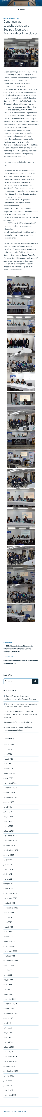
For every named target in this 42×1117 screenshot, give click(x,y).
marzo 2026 (8, 769)
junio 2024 (8, 865)
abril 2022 (8, 985)
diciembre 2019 (10, 1095)
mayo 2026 (8, 759)
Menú (22, 10)
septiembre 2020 (11, 1071)
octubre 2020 (9, 1066)
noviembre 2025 (10, 788)
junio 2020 (8, 1085)
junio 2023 (8, 922)
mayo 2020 (8, 1090)
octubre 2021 (9, 1009)
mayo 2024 (8, 869)
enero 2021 (8, 1052)
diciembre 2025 (10, 783)
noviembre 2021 (10, 1004)
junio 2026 (8, 754)
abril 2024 (8, 874)
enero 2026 (8, 778)
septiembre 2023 (11, 908)
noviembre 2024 (10, 841)
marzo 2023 (8, 937)
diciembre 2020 (10, 1057)
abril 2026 (8, 764)
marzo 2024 (8, 879)
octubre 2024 (9, 845)
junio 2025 (8, 812)
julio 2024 (8, 860)
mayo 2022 (8, 980)
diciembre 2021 (10, 999)
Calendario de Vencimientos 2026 (18, 722)
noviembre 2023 (10, 898)
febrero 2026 (9, 773)
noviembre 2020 (10, 1061)
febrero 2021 (9, 1047)
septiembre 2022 (11, 961)
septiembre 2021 (11, 1013)
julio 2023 (8, 917)
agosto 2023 (9, 913)
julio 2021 (7, 1023)
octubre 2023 (9, 903)
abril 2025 (8, 821)
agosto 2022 (9, 965)
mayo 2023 (8, 927)
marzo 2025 (8, 826)
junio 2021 (8, 1028)
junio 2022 (8, 975)
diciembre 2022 (10, 946)
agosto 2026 (9, 744)
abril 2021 (8, 1037)
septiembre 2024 (11, 850)
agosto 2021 (9, 1018)
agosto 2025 (9, 802)
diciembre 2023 (10, 893)
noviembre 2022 (10, 951)
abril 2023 (8, 932)
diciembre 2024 (10, 836)
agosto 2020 (9, 1076)
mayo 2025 (8, 817)
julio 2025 (8, 807)
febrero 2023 (9, 941)
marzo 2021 (8, 1042)
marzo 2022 (8, 989)
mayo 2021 (8, 1033)
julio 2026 (8, 749)
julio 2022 (8, 970)
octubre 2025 (9, 793)
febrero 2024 (9, 884)
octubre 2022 (9, 956)
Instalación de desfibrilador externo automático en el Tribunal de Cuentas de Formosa (20, 714)
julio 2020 (8, 1081)
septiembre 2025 (11, 797)
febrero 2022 (9, 994)
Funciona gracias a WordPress (15, 1111)
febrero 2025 (9, 831)
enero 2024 (8, 889)
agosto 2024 (9, 855)
